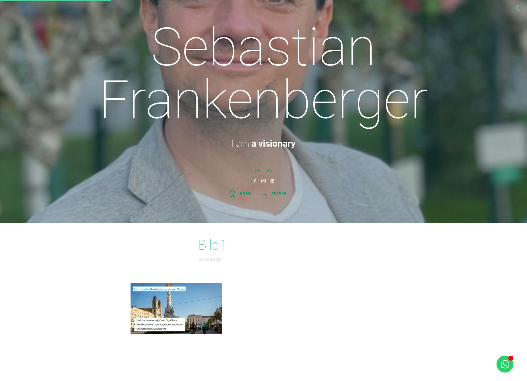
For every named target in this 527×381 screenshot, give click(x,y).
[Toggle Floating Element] (505, 364)
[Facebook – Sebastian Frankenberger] (255, 181)
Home (245, 193)
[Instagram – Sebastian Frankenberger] (263, 181)
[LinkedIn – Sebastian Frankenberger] (272, 181)
